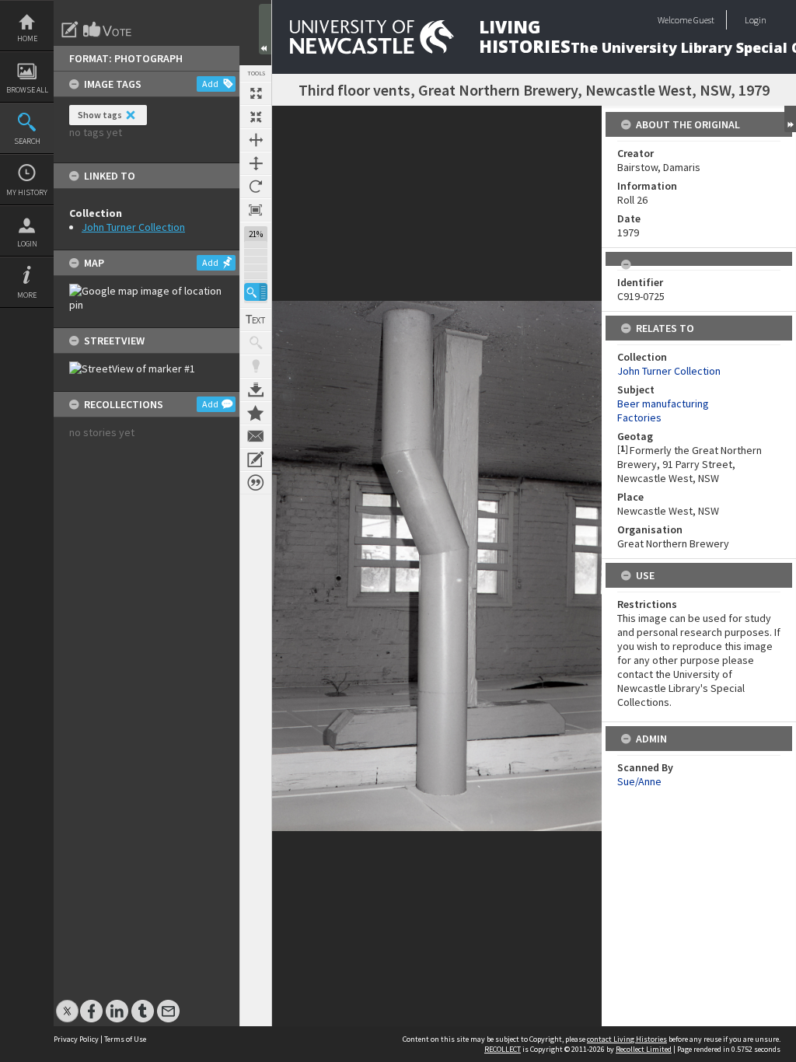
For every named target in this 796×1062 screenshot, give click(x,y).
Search (27, 141)
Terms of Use (125, 1039)
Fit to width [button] (255, 140)
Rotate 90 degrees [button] (255, 186)
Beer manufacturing (663, 403)
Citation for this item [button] (255, 482)
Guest (703, 20)
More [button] (27, 295)
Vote (108, 29)
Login (27, 244)
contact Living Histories (627, 1039)
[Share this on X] (67, 1003)
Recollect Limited (644, 1049)
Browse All (27, 90)
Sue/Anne (639, 781)
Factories (639, 417)
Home (27, 38)
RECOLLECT (502, 1049)
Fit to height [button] (255, 163)
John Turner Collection (133, 227)
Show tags (100, 115)
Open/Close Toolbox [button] (265, 29)
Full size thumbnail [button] (255, 93)
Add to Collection (255, 412)
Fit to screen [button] (255, 116)
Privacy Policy (76, 1039)
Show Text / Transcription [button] (255, 319)
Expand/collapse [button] (790, 119)
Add (210, 83)
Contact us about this (255, 436)
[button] (255, 292)
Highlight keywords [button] (255, 366)
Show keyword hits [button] (255, 343)
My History (26, 192)
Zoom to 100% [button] (255, 210)
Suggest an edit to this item (70, 29)
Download (255, 389)
